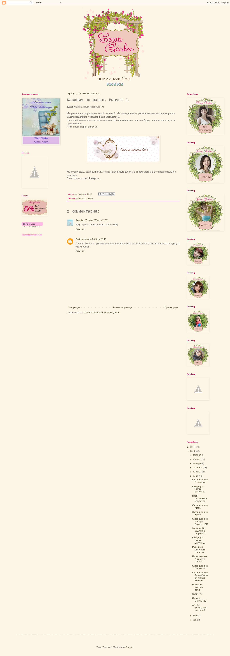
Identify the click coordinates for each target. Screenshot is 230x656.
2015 (193, 447)
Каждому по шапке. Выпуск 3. (198, 489)
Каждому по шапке (84, 198)
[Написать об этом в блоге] (103, 194)
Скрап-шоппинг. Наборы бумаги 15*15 (200, 521)
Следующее (74, 307)
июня (196, 615)
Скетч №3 (197, 594)
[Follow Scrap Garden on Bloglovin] (32, 226)
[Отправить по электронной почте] (99, 194)
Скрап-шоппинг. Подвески (200, 567)
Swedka (79, 220)
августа (197, 471)
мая (195, 620)
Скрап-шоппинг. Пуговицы (200, 480)
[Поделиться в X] (106, 194)
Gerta (78, 239)
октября (197, 463)
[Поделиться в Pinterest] (113, 194)
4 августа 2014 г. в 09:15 (94, 239)
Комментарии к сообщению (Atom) (101, 312)
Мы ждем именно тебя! (197, 587)
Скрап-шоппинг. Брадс (200, 513)
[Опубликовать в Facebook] (110, 194)
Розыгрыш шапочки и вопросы (199, 550)
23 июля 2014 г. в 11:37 (96, 220)
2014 (193, 451)
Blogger (129, 647)
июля (196, 476)
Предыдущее (171, 307)
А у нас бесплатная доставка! (199, 608)
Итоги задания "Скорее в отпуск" (199, 559)
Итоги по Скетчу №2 (199, 599)
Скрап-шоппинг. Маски (200, 506)
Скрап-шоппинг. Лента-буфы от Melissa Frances (200, 576)
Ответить (80, 229)
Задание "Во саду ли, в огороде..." (199, 531)
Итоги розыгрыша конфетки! (199, 498)
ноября (197, 459)
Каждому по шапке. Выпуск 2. (198, 540)
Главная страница (122, 307)
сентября (198, 467)
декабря (197, 455)
